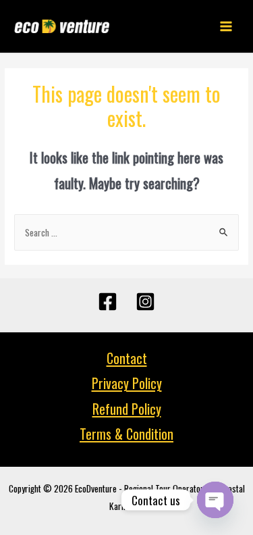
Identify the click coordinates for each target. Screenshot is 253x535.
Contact (127, 358)
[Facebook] (107, 301)
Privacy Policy (127, 383)
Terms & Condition (126, 434)
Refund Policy (126, 409)
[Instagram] (145, 301)
